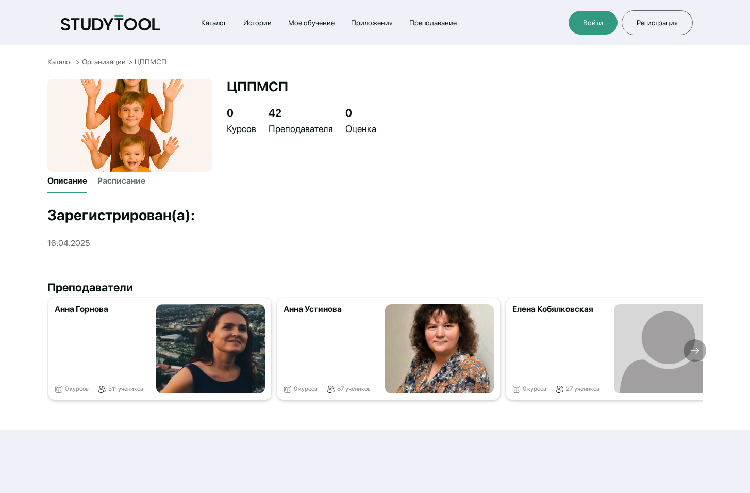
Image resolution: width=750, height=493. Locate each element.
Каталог (214, 23)
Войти (593, 23)
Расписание (121, 181)
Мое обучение (311, 23)
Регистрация (657, 23)
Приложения (372, 23)
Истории (257, 23)
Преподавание (433, 23)
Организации (104, 62)
